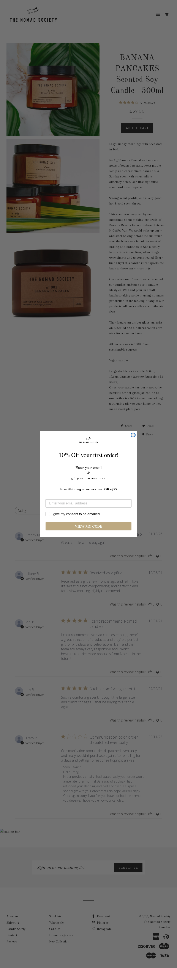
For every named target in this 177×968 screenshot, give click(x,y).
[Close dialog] (133, 435)
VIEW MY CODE (88, 526)
